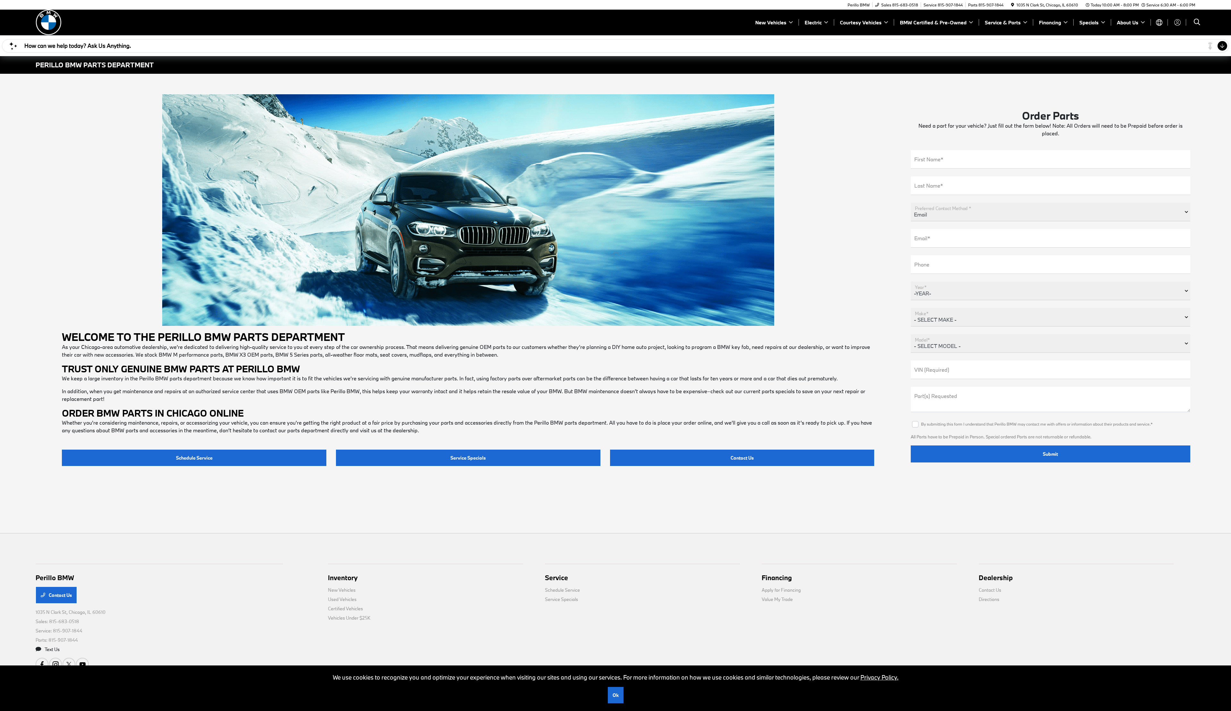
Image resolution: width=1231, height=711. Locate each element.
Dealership (996, 577)
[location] (1012, 4)
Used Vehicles (342, 599)
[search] (1197, 23)
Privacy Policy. (879, 677)
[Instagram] (55, 664)
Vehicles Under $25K (349, 618)
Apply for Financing (781, 590)
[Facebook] (42, 664)
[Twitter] (69, 664)
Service (556, 577)
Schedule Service (194, 458)
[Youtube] (82, 664)
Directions (989, 599)
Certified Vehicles (345, 608)
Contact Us (742, 458)
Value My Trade (777, 599)
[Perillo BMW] (91, 21)
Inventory (343, 577)
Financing (777, 577)
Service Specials (468, 458)
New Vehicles (342, 590)
